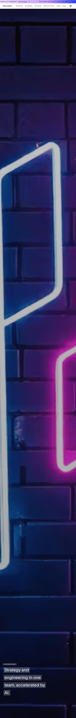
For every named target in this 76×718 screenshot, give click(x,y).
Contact (64, 6)
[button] (19, 6)
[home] (7, 6)
